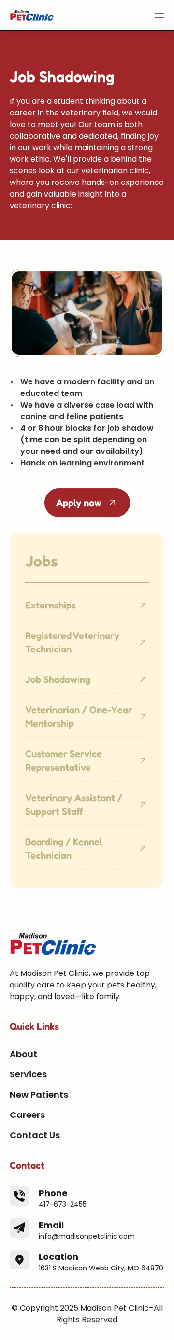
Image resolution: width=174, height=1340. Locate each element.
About (23, 1054)
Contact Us (35, 1135)
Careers (27, 1115)
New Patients (39, 1094)
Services (28, 1074)
